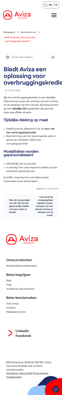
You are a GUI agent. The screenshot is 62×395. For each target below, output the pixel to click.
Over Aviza (12, 303)
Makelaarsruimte (16, 311)
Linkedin (22, 331)
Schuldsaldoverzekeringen (21, 265)
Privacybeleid (40, 373)
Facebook (23, 336)
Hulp (9, 284)
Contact (11, 307)
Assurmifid (25, 373)
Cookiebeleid (13, 377)
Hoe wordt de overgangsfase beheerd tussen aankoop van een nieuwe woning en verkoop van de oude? (44, 206)
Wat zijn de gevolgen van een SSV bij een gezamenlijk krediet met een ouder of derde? (19, 206)
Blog (8, 280)
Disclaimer (12, 373)
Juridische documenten (20, 288)
